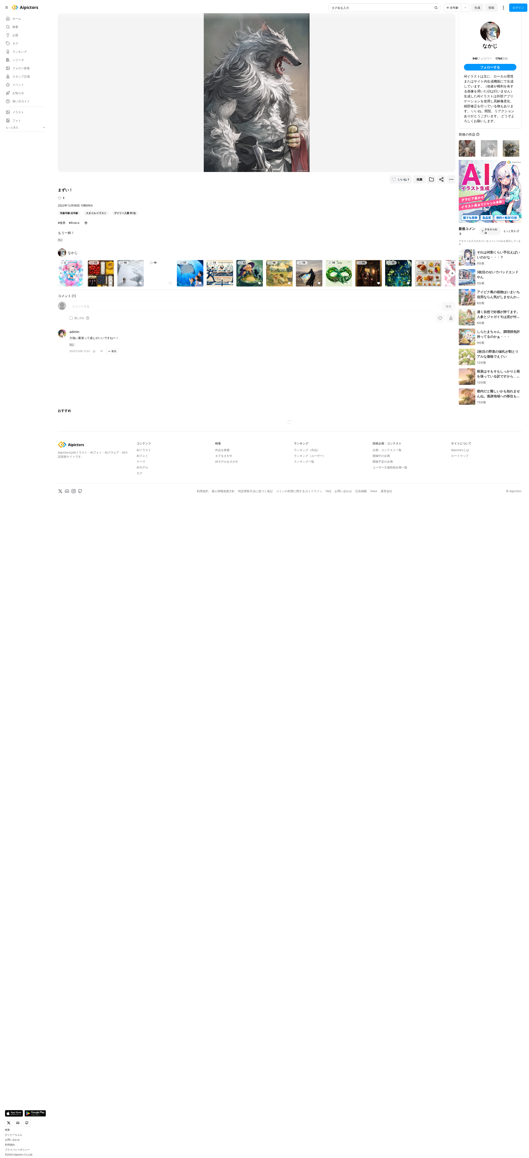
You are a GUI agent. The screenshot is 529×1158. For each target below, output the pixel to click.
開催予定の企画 (383, 461)
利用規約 (10, 1144)
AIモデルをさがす (226, 461)
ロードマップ (459, 456)
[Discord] (66, 491)
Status (373, 491)
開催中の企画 (381, 456)
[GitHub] (80, 491)
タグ (139, 473)
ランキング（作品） (307, 450)
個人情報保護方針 (223, 491)
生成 (477, 8)
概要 (7, 1130)
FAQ (328, 491)
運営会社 (386, 491)
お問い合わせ (12, 1139)
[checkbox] (71, 318)
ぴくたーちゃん (13, 1135)
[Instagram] (73, 491)
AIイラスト (144, 450)
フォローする (490, 67)
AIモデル (142, 467)
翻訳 (60, 239)
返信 (113, 351)
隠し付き (79, 318)
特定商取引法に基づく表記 (255, 491)
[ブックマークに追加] (431, 179)
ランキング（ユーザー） (310, 456)
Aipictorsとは (460, 450)
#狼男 (62, 223)
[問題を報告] (102, 351)
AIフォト (142, 456)
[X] (60, 491)
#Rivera (74, 223)
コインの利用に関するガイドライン (299, 491)
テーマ (141, 461)
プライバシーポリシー (17, 1149)
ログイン (518, 8)
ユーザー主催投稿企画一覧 (390, 467)
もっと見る (509, 231)
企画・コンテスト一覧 (387, 450)
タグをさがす (223, 456)
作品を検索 (222, 450)
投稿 (491, 8)
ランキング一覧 (304, 461)
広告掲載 (361, 491)
